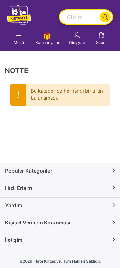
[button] (77, 38)
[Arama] (105, 17)
